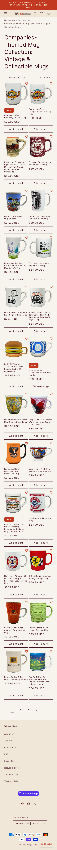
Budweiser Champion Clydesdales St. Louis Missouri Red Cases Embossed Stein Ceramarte (14, 167)
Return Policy (11, 767)
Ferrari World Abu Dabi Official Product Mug (39, 217)
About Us (9, 734)
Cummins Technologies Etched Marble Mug (40, 163)
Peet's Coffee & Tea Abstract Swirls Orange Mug (15, 630)
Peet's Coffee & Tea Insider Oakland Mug (38, 629)
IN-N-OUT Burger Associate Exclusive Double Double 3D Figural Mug (13, 367)
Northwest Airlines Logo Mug (40, 519)
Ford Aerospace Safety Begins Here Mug (40, 264)
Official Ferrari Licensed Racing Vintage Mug (40, 577)
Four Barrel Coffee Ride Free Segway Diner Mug (15, 313)
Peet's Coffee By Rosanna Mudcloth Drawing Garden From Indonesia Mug (39, 680)
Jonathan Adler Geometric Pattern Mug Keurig (40, 372)
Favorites (9, 761)
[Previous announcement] (5, 5)
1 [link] (12, 710)
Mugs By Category (21, 20)
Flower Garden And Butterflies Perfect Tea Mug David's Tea (15, 265)
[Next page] (45, 710)
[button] (5, 13)
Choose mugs (41, 386)
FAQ (6, 754)
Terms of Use (11, 774)
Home (7, 20)
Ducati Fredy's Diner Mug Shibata (14, 217)
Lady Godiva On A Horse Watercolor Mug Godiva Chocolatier (40, 422)
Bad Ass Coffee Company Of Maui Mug (15, 116)
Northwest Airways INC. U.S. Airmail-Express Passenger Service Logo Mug (15, 579)
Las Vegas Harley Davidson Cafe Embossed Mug (12, 471)
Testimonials (11, 781)
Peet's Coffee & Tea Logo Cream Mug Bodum (16, 678)
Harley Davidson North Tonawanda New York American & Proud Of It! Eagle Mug (40, 316)
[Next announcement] (52, 5)
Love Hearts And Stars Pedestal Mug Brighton (40, 470)
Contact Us (10, 747)
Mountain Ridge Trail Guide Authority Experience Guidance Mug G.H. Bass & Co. (14, 528)
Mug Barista (32, 845)
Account (8, 740)
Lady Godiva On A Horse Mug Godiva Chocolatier (16, 421)
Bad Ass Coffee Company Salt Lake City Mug (40, 111)
